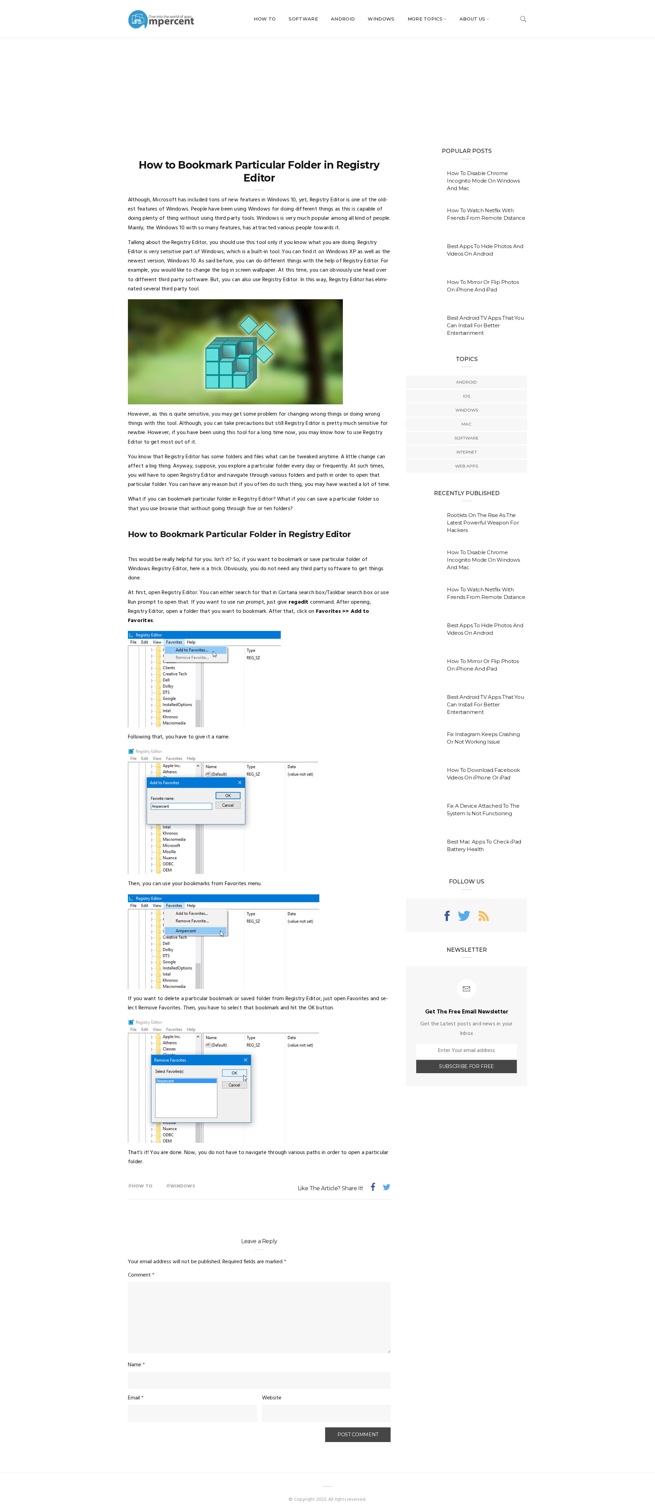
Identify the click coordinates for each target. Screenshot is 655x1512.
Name (136, 1365)
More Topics (425, 18)
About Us (472, 18)
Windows (381, 18)
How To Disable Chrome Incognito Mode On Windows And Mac (483, 180)
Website (271, 1398)
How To (265, 18)
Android (343, 18)
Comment (141, 1275)
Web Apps (466, 466)
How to (142, 1186)
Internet (466, 452)
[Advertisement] (327, 88)
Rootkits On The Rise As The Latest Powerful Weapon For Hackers (483, 522)
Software (303, 18)
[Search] (523, 19)
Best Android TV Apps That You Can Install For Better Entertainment (485, 325)
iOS (466, 396)
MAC (466, 424)
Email (136, 1398)
